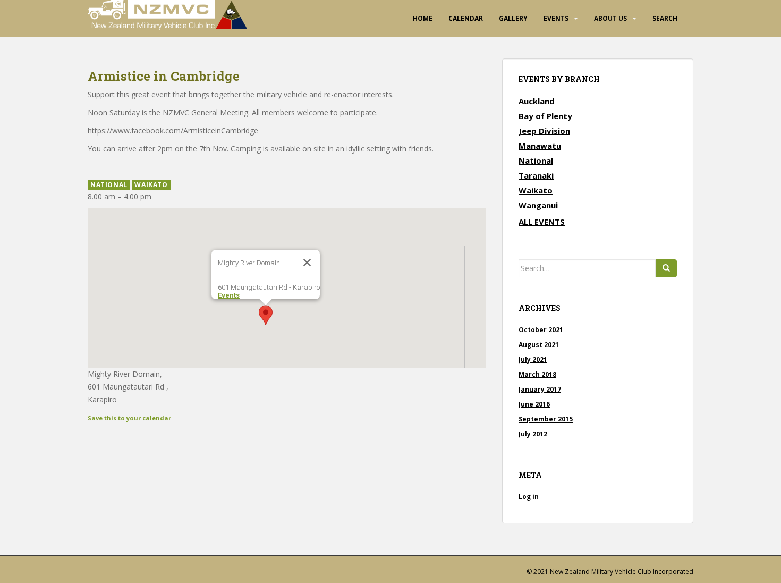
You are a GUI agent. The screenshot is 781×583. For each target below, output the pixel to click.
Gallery (513, 18)
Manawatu (540, 145)
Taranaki (536, 175)
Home (422, 18)
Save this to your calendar (129, 418)
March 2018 (537, 374)
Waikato (150, 184)
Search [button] (664, 18)
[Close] (307, 262)
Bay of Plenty (545, 116)
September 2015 (546, 419)
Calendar (465, 18)
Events (556, 18)
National (109, 184)
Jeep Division (544, 130)
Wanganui (538, 205)
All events (542, 221)
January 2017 (540, 389)
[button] (266, 315)
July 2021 (533, 359)
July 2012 (533, 433)
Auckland (537, 101)
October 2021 (541, 329)
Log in (529, 496)
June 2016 (534, 404)
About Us (610, 18)
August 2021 (539, 344)
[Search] (666, 268)
